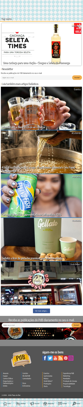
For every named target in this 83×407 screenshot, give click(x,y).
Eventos (77, 89)
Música (46, 378)
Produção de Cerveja (70, 381)
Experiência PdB (68, 373)
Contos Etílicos (8, 378)
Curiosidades (26, 378)
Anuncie (5, 373)
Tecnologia (66, 386)
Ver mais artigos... (41, 311)
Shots (46, 386)
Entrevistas (26, 386)
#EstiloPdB (76, 133)
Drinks (5, 386)
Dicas (24, 383)
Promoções (47, 384)
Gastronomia (48, 376)
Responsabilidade (69, 384)
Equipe (5, 376)
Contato (25, 373)
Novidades (76, 220)
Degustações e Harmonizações (8, 382)
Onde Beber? (75, 264)
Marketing (76, 25)
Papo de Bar (41, 3)
